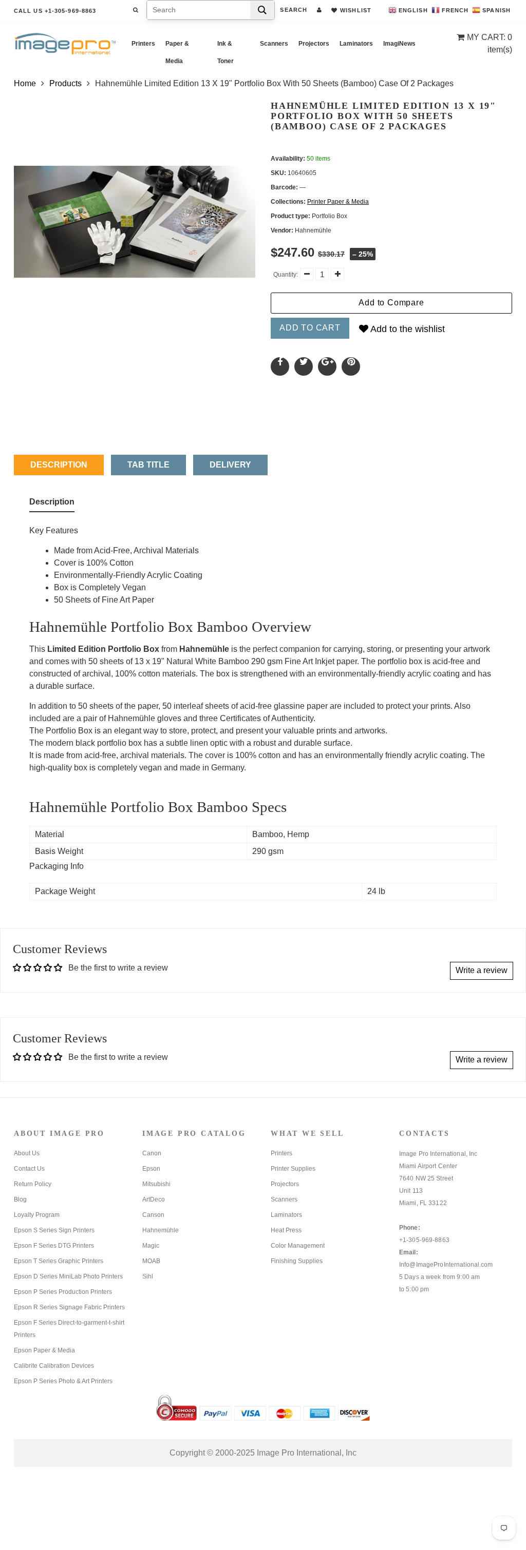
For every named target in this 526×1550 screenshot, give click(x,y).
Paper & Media (177, 46)
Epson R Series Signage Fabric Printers (69, 1307)
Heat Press (286, 1230)
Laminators (356, 43)
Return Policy (32, 1184)
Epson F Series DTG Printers (54, 1245)
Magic (150, 1245)
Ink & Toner (225, 46)
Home (25, 83)
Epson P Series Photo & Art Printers (63, 1381)
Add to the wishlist (406, 329)
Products (65, 83)
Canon (151, 1153)
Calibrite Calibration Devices (54, 1365)
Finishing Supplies (297, 1261)
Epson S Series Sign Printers (54, 1230)
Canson (153, 1214)
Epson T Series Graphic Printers (58, 1261)
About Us (27, 1153)
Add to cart (310, 327)
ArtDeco (153, 1199)
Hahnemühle (160, 1230)
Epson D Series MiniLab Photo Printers (68, 1276)
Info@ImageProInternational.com (446, 1264)
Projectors (313, 43)
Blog (20, 1199)
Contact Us (29, 1168)
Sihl (147, 1276)
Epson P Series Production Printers (63, 1291)
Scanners (274, 43)
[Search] (262, 10)
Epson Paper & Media (44, 1350)
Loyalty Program (37, 1214)
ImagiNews (399, 43)
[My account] (319, 10)
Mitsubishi (156, 1184)
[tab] (51, 504)
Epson (151, 1168)
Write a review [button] (482, 970)
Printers (143, 43)
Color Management (298, 1245)
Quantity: (285, 274)
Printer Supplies (293, 1168)
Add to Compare (391, 302)
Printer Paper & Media (338, 201)
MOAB (151, 1261)
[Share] (280, 366)
